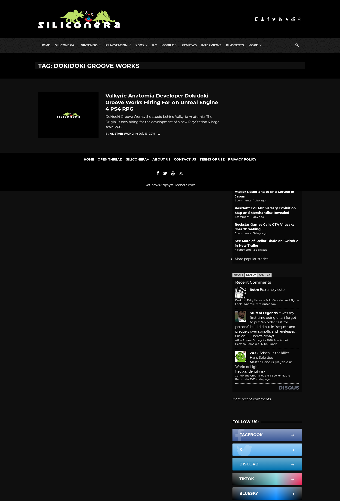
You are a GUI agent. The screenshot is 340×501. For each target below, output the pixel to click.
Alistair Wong (122, 133)
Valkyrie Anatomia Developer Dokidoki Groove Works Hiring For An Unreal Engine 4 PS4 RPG (161, 102)
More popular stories (251, 259)
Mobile (167, 45)
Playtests (235, 45)
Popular (264, 275)
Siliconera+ (65, 45)
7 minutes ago (266, 304)
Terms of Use (212, 159)
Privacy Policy (242, 159)
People (238, 275)
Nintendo (89, 45)
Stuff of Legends (264, 313)
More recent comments (251, 399)
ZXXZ (254, 353)
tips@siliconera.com (179, 185)
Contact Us (185, 159)
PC (154, 45)
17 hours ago (269, 344)
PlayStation (116, 45)
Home (45, 45)
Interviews (211, 45)
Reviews (189, 45)
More (253, 45)
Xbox (139, 45)
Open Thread (110, 159)
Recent (251, 275)
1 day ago (264, 379)
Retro (254, 290)
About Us (161, 159)
